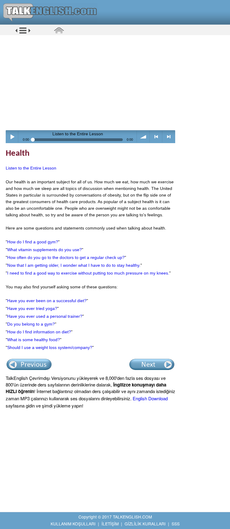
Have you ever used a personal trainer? (44, 316)
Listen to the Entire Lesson (31, 168)
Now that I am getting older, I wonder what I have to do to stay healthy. (73, 265)
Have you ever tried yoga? (32, 308)
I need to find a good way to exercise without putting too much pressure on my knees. (88, 273)
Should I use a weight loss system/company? (49, 347)
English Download (150, 398)
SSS (176, 524)
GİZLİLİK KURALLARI (145, 524)
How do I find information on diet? (39, 331)
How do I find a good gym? (32, 241)
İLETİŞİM (110, 524)
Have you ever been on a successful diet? (47, 300)
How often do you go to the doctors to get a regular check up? (66, 257)
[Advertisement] (117, 83)
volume (143, 137)
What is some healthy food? (33, 339)
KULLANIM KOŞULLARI (73, 524)
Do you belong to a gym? (31, 324)
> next (169, 137)
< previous (156, 137)
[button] (23, 33)
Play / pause (12, 137)
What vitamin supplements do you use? (44, 249)
